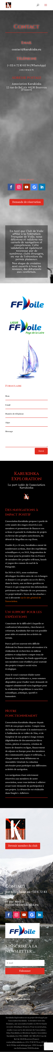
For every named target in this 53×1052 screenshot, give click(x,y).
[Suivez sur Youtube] (26, 187)
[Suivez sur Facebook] (11, 187)
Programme (13, 986)
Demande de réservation (26, 202)
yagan (11, 563)
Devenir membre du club (22, 845)
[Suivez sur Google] (34, 187)
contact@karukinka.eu (21, 905)
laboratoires (23, 627)
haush (43, 559)
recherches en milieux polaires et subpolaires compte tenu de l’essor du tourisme (24, 655)
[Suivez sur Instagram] (18, 187)
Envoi (41, 451)
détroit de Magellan (15, 539)
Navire (10, 992)
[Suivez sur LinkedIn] (42, 187)
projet (11, 594)
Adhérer (24, 793)
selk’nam (34, 559)
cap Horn (32, 539)
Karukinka (30, 545)
